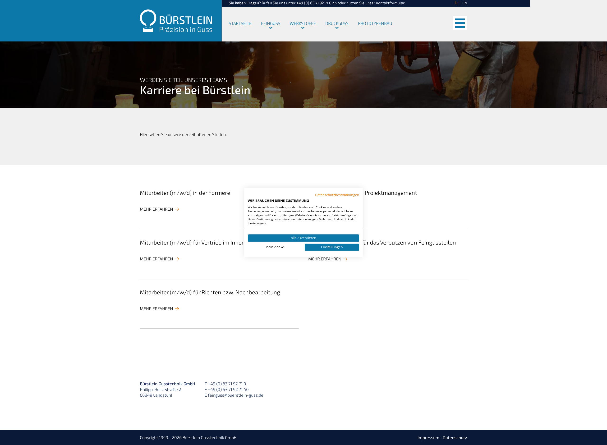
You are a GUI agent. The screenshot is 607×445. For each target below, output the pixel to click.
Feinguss (270, 23)
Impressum (428, 437)
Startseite (240, 23)
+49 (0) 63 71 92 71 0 (313, 2)
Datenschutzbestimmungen (337, 195)
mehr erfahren (156, 209)
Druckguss (337, 23)
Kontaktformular (390, 2)
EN (464, 2)
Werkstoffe (303, 23)
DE (457, 2)
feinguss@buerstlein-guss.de (235, 395)
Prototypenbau (375, 23)
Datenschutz (455, 437)
